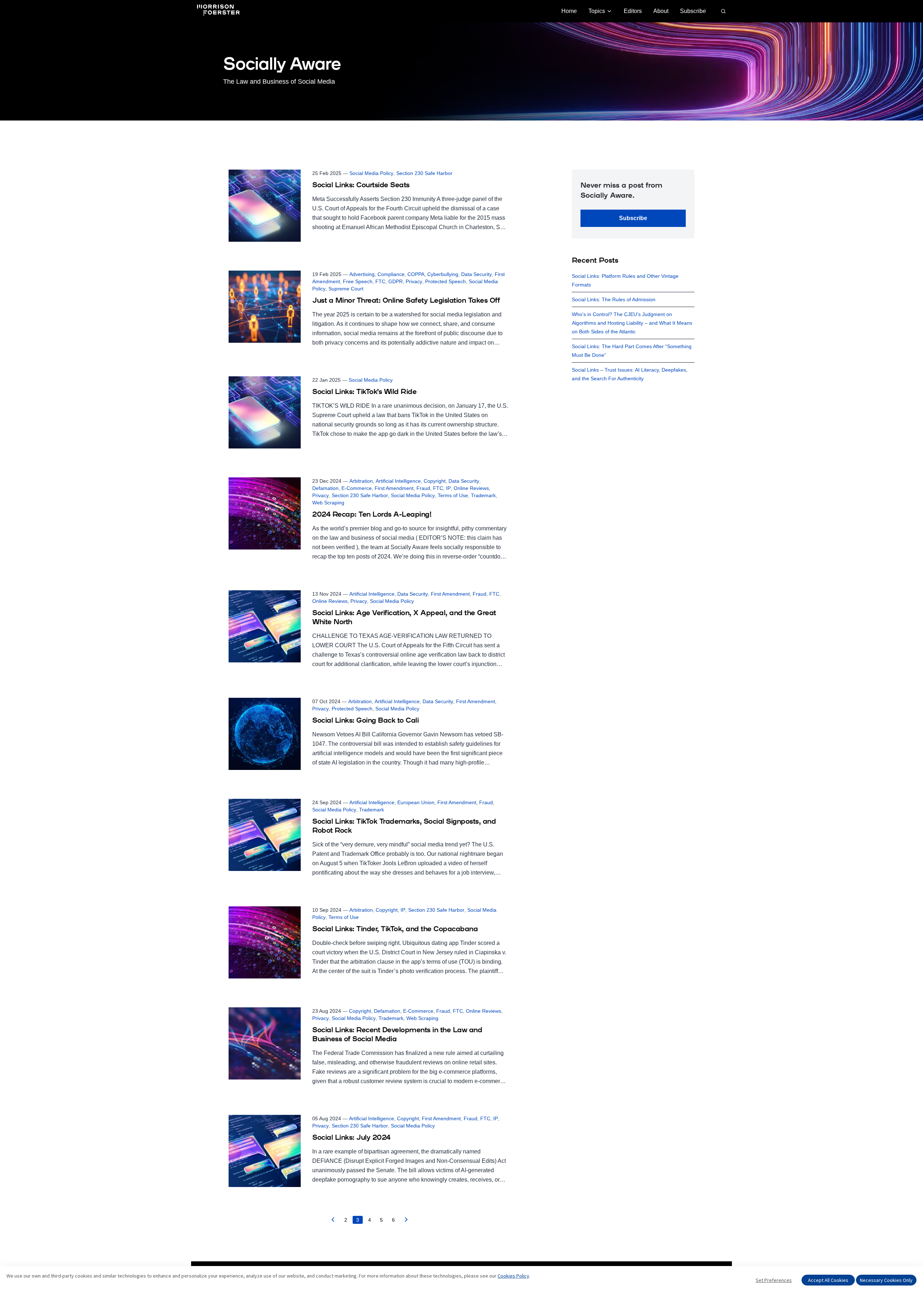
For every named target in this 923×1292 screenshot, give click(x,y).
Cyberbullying (442, 274)
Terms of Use (453, 495)
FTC (380, 281)
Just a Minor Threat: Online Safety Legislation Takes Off (406, 301)
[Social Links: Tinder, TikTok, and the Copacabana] (368, 942)
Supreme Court (345, 289)
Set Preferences (774, 1280)
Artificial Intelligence (398, 481)
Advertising (362, 274)
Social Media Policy (371, 173)
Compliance (391, 274)
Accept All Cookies (828, 1280)
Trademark (483, 495)
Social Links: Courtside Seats (361, 185)
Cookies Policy (513, 1276)
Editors (633, 11)
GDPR (395, 281)
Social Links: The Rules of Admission (613, 299)
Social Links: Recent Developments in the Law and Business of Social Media (397, 1035)
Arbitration (361, 481)
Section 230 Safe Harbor (424, 173)
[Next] (406, 1221)
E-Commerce (356, 488)
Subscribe (693, 11)
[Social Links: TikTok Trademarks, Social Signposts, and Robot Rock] (368, 838)
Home (569, 11)
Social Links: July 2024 (351, 1138)
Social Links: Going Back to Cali (365, 721)
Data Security (476, 274)
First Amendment (394, 488)
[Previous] (333, 1221)
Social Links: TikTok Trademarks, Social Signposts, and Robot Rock (404, 826)
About (660, 11)
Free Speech (357, 281)
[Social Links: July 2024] (368, 1151)
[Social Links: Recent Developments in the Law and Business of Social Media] (368, 1046)
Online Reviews (471, 488)
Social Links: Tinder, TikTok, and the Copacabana (395, 929)
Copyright (435, 481)
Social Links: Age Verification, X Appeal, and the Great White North (404, 618)
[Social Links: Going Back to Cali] (368, 734)
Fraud (423, 488)
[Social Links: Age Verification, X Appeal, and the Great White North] (368, 629)
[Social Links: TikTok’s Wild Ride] (368, 412)
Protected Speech (445, 281)
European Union (415, 802)
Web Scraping (328, 502)
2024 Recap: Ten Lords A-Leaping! (371, 515)
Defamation (325, 488)
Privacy (414, 281)
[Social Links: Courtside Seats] (368, 206)
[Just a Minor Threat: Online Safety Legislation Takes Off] (368, 309)
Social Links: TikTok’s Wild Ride (364, 392)
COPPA (415, 274)
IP (448, 488)
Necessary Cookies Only (886, 1280)
